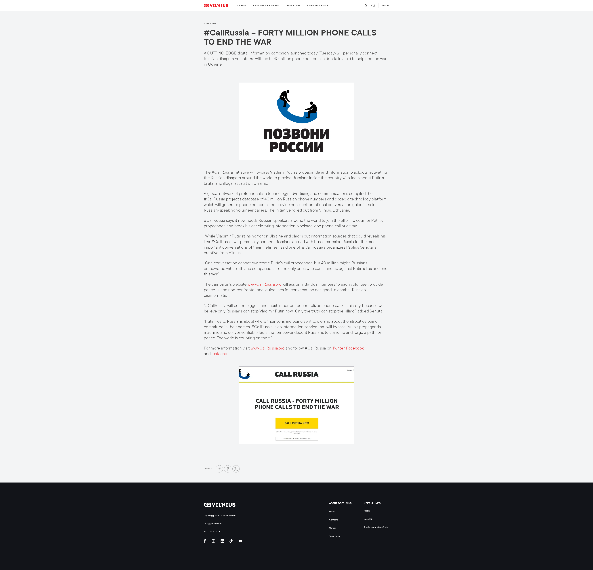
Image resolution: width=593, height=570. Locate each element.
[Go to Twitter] (236, 468)
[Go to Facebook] (227, 468)
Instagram (221, 353)
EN (384, 5)
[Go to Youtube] (240, 541)
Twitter (338, 348)
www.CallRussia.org (265, 284)
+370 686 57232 (212, 531)
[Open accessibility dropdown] (373, 5)
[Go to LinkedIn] (223, 541)
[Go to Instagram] (214, 541)
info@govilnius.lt (213, 523)
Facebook (355, 348)
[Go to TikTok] (231, 541)
